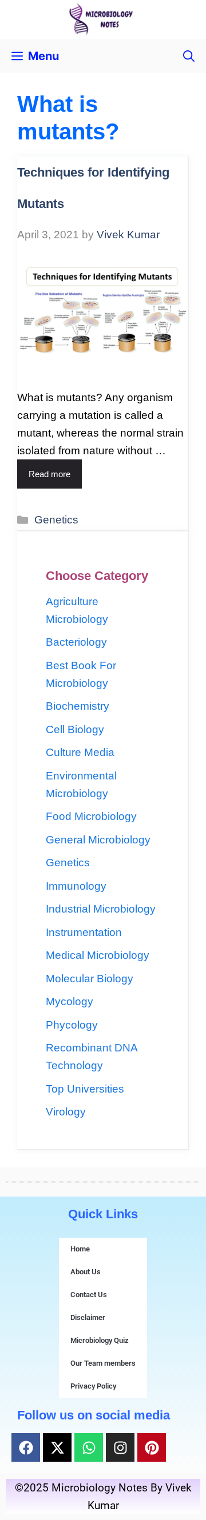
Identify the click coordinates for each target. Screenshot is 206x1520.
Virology (66, 1112)
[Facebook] (25, 1447)
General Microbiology (98, 840)
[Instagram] (120, 1447)
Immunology (76, 886)
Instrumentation (84, 932)
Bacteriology (76, 642)
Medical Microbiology (97, 955)
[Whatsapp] (88, 1447)
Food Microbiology (91, 816)
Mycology (69, 1001)
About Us (85, 1271)
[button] (189, 56)
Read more (49, 474)
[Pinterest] (151, 1447)
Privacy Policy (93, 1386)
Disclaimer (87, 1317)
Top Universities (85, 1089)
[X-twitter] (57, 1447)
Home (80, 1249)
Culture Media (80, 752)
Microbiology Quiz (99, 1340)
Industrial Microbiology (101, 909)
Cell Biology (75, 729)
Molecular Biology (89, 979)
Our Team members (103, 1363)
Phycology (72, 1025)
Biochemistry (77, 706)
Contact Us (88, 1294)
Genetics (56, 520)
